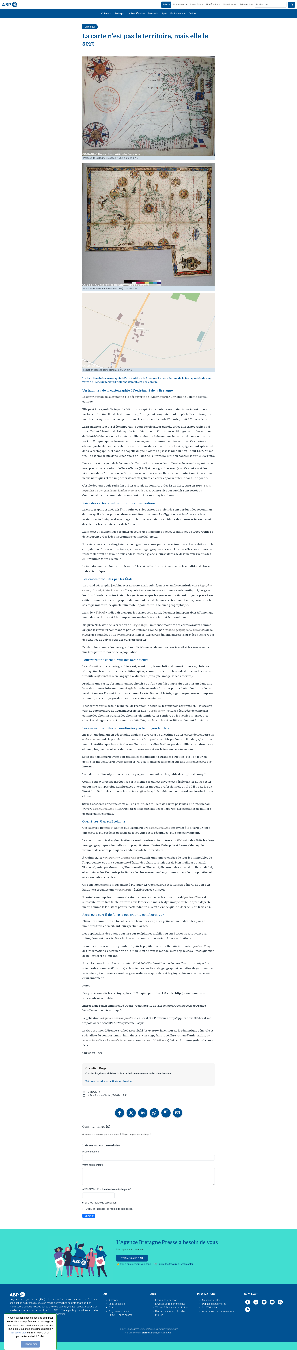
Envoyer (89, 1215)
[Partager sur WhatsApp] (154, 1112)
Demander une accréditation (170, 1311)
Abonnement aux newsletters (218, 1311)
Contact (112, 1307)
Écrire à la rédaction (166, 1300)
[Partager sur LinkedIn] (142, 1112)
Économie (153, 13)
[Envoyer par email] (177, 1112)
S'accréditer (196, 4)
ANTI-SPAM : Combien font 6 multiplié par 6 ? (106, 1189)
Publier (166, 4)
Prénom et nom (90, 1151)
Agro (164, 13)
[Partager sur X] (131, 1112)
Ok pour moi (30, 1344)
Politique (119, 13)
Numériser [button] (179, 4)
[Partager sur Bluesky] (166, 1112)
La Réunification (136, 13)
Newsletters (229, 4)
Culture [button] (105, 13)
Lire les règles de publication (100, 1202)
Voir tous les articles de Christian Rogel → (108, 1081)
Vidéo (192, 13)
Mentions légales (211, 1300)
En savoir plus (18, 1332)
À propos (113, 1300)
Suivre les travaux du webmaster (175, 1264)
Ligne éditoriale (116, 1303)
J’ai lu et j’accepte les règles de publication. (109, 1208)
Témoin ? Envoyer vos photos (171, 1307)
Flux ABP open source (120, 1314)
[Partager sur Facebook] (119, 1112)
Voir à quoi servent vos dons (136, 1264)
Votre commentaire (92, 1164)
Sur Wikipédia (209, 1307)
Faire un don (246, 4)
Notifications (213, 4)
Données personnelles (214, 1303)
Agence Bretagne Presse (143, 1329)
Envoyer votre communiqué (170, 1303)
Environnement (178, 13)
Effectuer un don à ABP (131, 1258)
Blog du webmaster (119, 1311)
